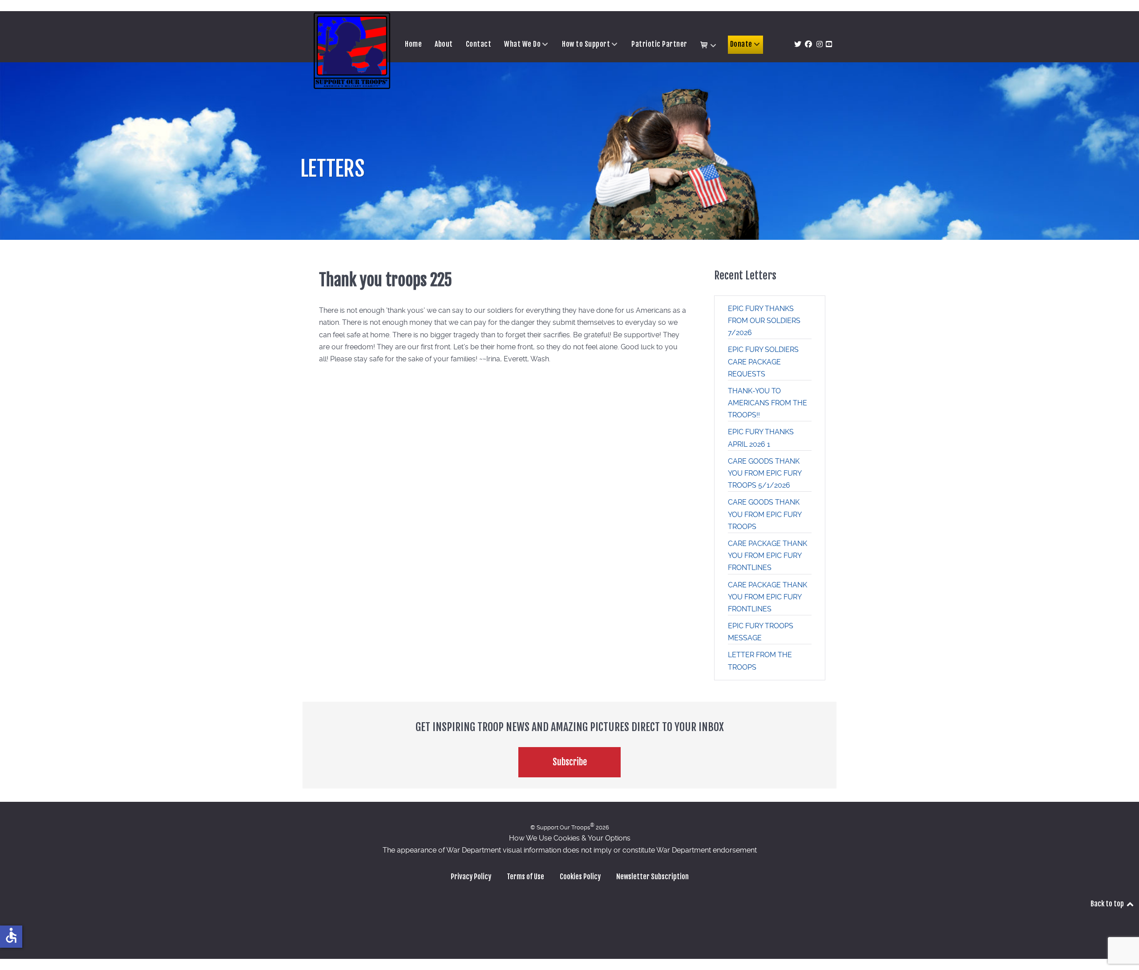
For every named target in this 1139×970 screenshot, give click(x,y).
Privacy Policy (471, 876)
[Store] (708, 45)
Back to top (1108, 903)
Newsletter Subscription (652, 876)
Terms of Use (525, 876)
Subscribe (570, 762)
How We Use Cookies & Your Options (569, 838)
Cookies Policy (580, 876)
